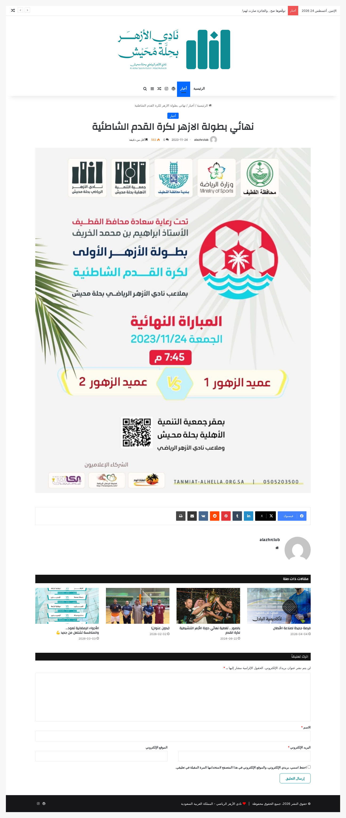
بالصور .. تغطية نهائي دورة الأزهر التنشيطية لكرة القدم (210, 630)
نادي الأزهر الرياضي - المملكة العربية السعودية (211, 804)
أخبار (183, 88)
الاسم (306, 727)
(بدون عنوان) (160, 628)
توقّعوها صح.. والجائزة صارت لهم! (264, 10)
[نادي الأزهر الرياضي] (173, 48)
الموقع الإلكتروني (157, 747)
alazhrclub (201, 139)
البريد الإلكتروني (299, 747)
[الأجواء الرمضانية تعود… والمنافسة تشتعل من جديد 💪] (67, 606)
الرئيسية (199, 88)
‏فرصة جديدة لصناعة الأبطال (292, 628)
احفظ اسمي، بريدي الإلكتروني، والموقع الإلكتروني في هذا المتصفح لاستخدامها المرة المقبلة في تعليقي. (241, 767)
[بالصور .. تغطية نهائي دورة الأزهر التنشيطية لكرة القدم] (208, 606)
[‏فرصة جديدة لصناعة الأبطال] (279, 606)
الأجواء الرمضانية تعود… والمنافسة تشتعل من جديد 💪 (77, 630)
